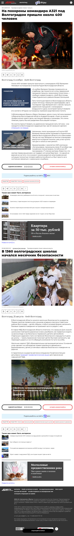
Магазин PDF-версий (20, 491)
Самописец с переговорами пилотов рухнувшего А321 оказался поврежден (33, 201)
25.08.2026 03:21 (6, 248)
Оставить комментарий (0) (58, 166)
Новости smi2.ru (8, 242)
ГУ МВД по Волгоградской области (12, 307)
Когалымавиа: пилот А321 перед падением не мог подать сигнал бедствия (32, 214)
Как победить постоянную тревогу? (21, 442)
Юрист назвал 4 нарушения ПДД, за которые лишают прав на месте (30, 454)
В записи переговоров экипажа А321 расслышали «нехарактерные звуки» (32, 207)
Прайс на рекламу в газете (30, 489)
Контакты (17, 489)
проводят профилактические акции (34, 355)
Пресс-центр (59, 489)
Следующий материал (38, 530)
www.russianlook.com (8, 70)
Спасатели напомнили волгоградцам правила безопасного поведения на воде (37, 389)
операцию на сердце (19, 128)
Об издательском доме (46, 489)
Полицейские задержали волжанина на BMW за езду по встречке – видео (32, 448)
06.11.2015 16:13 (6, 8)
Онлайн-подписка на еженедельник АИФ (40, 491)
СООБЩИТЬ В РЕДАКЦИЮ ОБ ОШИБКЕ (24, 493)
